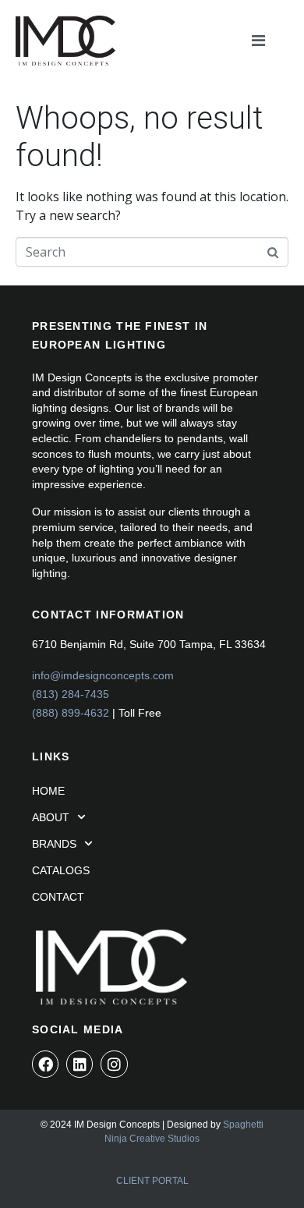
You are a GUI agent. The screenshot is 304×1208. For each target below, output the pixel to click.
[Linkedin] (79, 1063)
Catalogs (61, 870)
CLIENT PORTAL (152, 1180)
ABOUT (50, 817)
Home (48, 791)
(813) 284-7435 (70, 694)
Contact (58, 897)
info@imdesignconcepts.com (103, 675)
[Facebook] (45, 1063)
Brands (54, 844)
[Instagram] (114, 1063)
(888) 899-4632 (70, 713)
